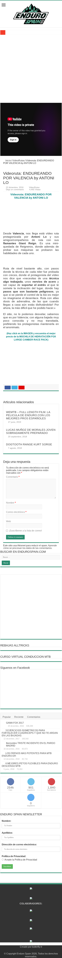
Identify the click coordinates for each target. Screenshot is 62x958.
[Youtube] (34, 950)
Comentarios (33, 717)
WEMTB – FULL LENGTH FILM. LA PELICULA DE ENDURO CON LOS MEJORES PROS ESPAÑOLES (28, 415)
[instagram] (39, 950)
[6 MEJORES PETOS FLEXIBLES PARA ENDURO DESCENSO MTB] (3, 763)
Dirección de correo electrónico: (19, 844)
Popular (7, 717)
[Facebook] (25, 950)
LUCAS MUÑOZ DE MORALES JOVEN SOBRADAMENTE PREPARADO (31, 431)
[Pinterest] (31, 950)
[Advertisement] (31, 70)
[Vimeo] (36, 950)
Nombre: (6, 821)
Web (8, 521)
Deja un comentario (15, 189)
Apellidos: (7, 833)
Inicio (8, 160)
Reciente (19, 717)
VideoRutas (18, 160)
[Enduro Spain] (31, 13)
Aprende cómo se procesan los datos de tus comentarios (30, 546)
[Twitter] (28, 950)
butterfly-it (37, 947)
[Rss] (23, 950)
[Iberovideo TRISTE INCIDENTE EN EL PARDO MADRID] (3, 743)
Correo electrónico (16, 512)
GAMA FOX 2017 (15, 723)
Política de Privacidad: (14, 856)
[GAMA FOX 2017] (3, 723)
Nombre (11, 503)
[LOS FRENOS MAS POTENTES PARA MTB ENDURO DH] (3, 753)
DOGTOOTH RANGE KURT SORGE (29, 444)
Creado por (26, 947)
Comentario (12, 477)
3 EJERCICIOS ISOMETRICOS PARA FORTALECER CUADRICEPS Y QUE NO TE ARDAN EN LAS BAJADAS (30, 733)
